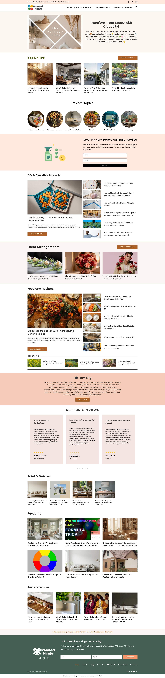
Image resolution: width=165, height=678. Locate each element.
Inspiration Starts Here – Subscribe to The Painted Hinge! (48, 2)
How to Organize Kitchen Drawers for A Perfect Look (39, 619)
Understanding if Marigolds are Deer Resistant (89, 363)
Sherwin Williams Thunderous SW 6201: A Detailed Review (81, 502)
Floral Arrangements (54, 130)
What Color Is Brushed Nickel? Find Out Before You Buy (67, 619)
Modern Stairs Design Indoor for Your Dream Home (38, 90)
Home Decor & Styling (73, 130)
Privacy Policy (123, 665)
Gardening (128, 7)
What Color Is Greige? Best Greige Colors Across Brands (68, 90)
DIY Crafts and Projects (36, 130)
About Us (85, 665)
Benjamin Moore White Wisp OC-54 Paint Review (81, 576)
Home (77, 665)
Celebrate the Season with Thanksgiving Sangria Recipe (51, 332)
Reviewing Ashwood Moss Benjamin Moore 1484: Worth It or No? (124, 619)
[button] (77, 468)
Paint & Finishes (86, 7)
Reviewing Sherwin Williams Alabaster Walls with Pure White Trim (37, 502)
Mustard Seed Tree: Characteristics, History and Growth (52, 363)
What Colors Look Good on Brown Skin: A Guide (95, 618)
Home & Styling (72, 7)
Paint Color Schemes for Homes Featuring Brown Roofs (118, 576)
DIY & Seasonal (116, 7)
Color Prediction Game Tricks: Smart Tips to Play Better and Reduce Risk (82, 544)
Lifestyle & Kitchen (101, 7)
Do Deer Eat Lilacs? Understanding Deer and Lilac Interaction (126, 363)
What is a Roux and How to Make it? (119, 337)
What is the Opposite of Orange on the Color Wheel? (44, 576)
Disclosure (134, 665)
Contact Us (101, 665)
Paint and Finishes (110, 130)
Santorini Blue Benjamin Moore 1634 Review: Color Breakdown (104, 502)
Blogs (92, 665)
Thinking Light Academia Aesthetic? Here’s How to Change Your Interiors (120, 544)
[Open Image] (37, 489)
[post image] (92, 184)
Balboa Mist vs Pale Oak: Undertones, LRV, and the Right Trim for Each (59, 502)
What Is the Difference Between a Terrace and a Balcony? (96, 90)
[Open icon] (129, 2)
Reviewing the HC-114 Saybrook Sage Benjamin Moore (43, 544)
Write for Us (111, 665)
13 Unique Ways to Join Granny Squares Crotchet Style (50, 219)
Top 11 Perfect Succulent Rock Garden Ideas (123, 89)
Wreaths (92, 130)
